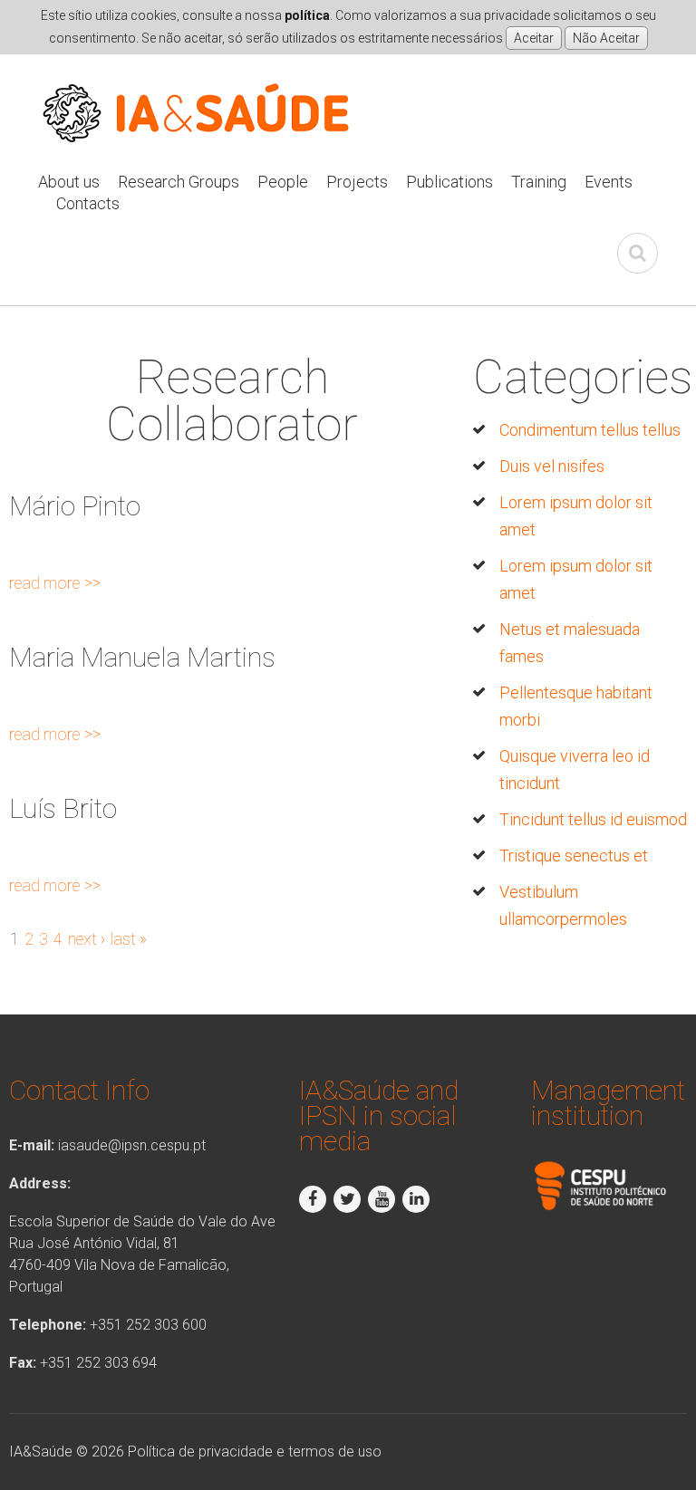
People (282, 181)
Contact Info (79, 1090)
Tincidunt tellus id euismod (593, 819)
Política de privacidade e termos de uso (255, 1451)
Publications (449, 181)
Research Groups (178, 181)
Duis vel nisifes (551, 466)
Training (538, 181)
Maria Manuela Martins (142, 657)
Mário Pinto (74, 506)
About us (69, 181)
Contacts (88, 203)
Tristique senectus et (573, 855)
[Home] (196, 86)
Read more (55, 582)
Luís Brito (63, 808)
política (307, 15)
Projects (357, 181)
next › (86, 938)
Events (609, 181)
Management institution (608, 1102)
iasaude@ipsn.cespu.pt (132, 1145)
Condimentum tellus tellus (590, 429)
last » (129, 938)
